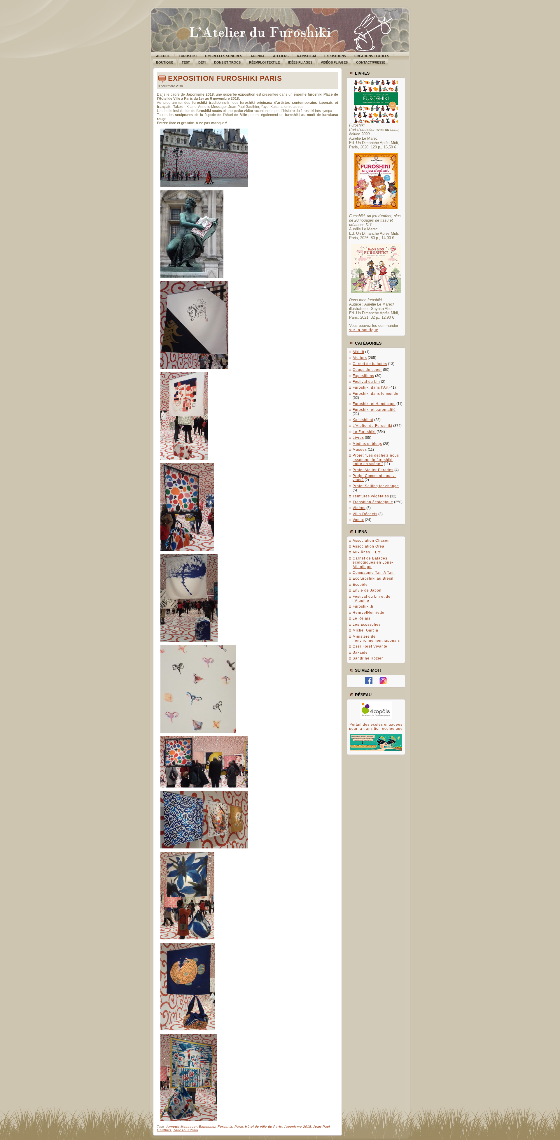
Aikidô (358, 352)
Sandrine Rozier (368, 658)
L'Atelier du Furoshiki (372, 426)
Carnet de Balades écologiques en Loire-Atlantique (373, 562)
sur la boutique (363, 330)
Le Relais (361, 618)
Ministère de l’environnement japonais (376, 638)
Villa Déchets (365, 514)
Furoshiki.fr (363, 606)
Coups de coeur (367, 370)
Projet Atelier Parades (373, 470)
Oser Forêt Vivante (370, 646)
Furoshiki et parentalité (374, 410)
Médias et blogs (367, 444)
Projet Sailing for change (376, 486)
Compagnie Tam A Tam (374, 573)
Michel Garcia (365, 630)
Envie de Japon (367, 590)
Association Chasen (371, 541)
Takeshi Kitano (185, 1130)
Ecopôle (360, 585)
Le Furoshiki (364, 432)
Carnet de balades (370, 364)
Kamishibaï (363, 420)
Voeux (358, 520)
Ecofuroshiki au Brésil (373, 578)
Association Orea (368, 546)
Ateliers (360, 358)
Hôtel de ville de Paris (263, 1126)
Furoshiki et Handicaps (374, 404)
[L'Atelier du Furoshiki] (368, 683)
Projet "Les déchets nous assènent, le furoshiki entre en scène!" (376, 459)
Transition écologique (373, 502)
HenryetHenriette (368, 613)
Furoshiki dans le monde (375, 394)
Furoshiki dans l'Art (370, 387)
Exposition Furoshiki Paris (225, 78)
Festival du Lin (366, 382)
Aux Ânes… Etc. (367, 552)
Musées (360, 450)
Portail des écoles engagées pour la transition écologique (376, 726)
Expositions (363, 376)
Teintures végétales (371, 496)
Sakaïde (360, 652)
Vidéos (359, 508)
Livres (358, 438)
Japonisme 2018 (297, 1126)
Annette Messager (182, 1126)
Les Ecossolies (367, 624)
